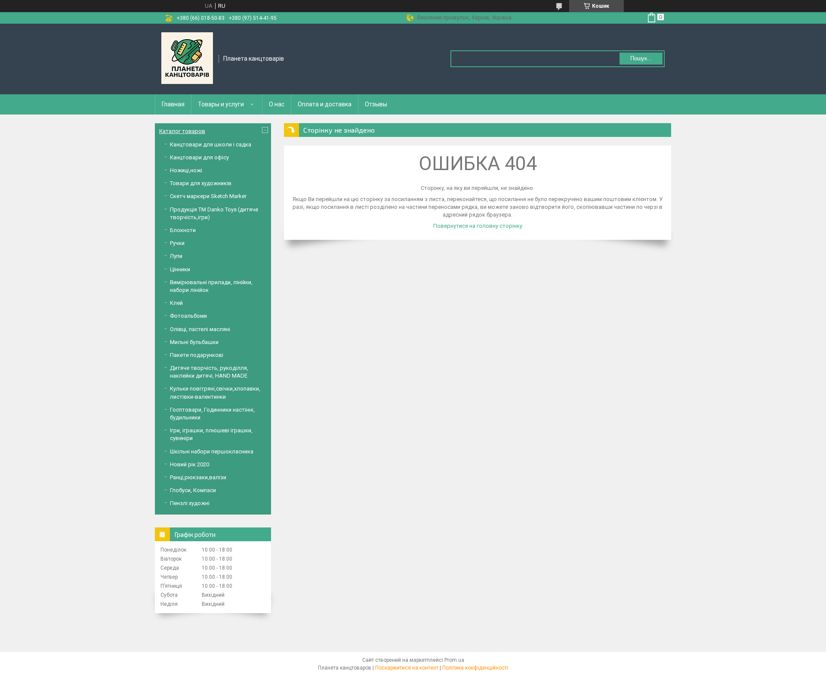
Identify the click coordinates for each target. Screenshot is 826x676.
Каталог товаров (182, 131)
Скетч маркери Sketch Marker (208, 196)
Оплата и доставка (324, 104)
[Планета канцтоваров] (187, 58)
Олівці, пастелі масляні (200, 329)
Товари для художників (200, 183)
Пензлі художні (190, 503)
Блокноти (183, 230)
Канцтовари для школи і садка (210, 144)
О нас (276, 104)
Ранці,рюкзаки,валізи (198, 477)
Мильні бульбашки (194, 342)
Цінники (180, 269)
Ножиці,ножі (186, 170)
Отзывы (376, 104)
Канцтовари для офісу (199, 157)
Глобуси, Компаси (193, 490)
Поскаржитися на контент (406, 668)
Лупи (176, 256)
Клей (176, 303)
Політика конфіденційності (475, 668)
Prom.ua (454, 660)
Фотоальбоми (188, 316)
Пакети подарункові (196, 355)
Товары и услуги (221, 104)
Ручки (177, 243)
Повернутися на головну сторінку (477, 226)
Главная (173, 104)
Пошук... (641, 58)
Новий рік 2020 (189, 464)
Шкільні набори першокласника (211, 451)
